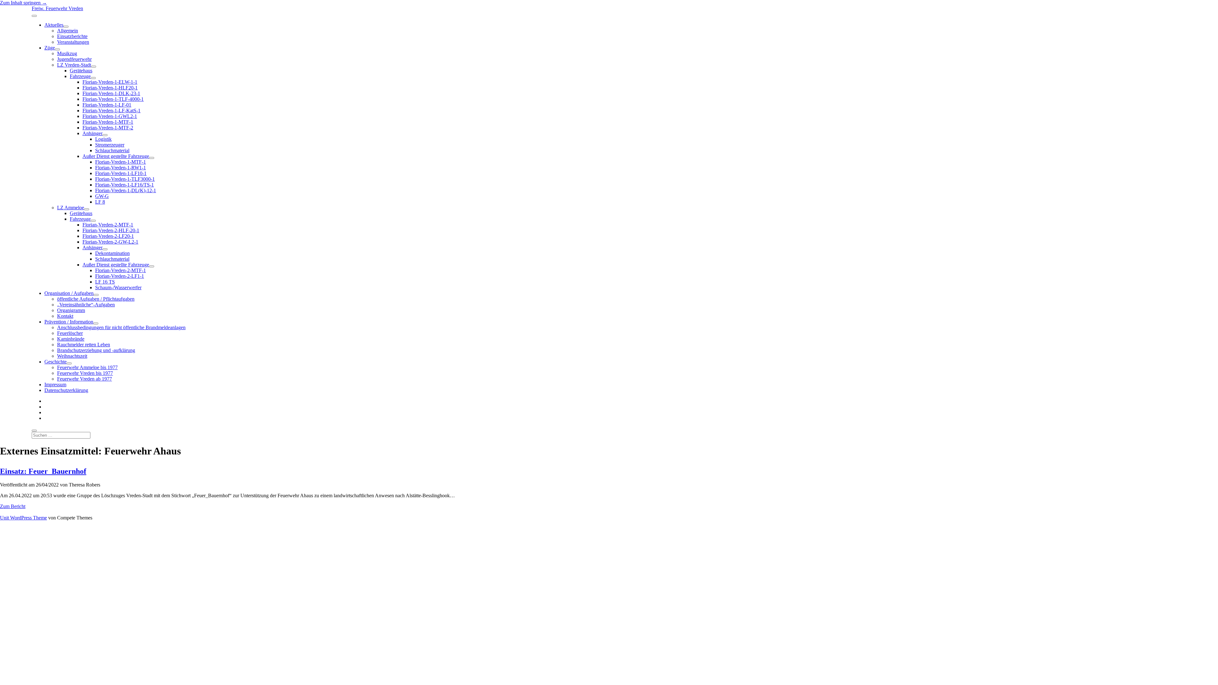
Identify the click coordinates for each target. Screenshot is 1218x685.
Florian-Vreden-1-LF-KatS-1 (111, 110)
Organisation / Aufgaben (69, 293)
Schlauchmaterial (112, 150)
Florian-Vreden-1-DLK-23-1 (111, 93)
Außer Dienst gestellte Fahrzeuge (115, 156)
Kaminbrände (70, 339)
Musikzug (67, 53)
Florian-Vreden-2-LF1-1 (119, 276)
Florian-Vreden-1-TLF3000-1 (125, 179)
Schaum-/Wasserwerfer (118, 287)
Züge (49, 47)
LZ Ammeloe (70, 207)
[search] (34, 431)
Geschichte (55, 361)
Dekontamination (112, 253)
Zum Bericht (12, 506)
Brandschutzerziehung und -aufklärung (96, 350)
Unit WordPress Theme (23, 517)
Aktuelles (53, 25)
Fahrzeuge (80, 76)
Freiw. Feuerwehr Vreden (57, 8)
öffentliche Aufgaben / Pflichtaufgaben (95, 299)
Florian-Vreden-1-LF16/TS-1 (124, 184)
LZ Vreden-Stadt (74, 65)
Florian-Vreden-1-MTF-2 (107, 127)
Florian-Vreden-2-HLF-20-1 (110, 230)
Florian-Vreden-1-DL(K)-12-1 (125, 190)
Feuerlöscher (70, 333)
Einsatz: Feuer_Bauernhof (43, 471)
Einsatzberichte (72, 36)
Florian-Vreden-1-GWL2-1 (109, 116)
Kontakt (65, 316)
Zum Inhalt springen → (23, 2)
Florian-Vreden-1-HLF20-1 (110, 87)
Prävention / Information (68, 321)
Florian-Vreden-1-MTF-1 (107, 122)
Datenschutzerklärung (66, 390)
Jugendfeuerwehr (74, 59)
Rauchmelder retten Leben (83, 344)
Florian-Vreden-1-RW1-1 (120, 167)
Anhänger (92, 133)
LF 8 (100, 202)
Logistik (103, 139)
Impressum (55, 384)
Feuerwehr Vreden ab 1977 (84, 379)
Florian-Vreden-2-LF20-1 (108, 236)
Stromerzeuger (109, 144)
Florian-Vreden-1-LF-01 (106, 105)
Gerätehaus (81, 70)
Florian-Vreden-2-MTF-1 (107, 224)
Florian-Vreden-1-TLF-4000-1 (113, 99)
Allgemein (67, 30)
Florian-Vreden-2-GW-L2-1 (110, 242)
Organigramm (71, 310)
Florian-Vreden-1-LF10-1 (121, 173)
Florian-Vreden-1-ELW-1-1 (109, 82)
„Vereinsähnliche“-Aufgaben (86, 304)
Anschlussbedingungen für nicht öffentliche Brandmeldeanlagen (121, 327)
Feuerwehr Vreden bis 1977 (85, 373)
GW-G (102, 196)
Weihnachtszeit (72, 356)
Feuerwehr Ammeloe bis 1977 (87, 367)
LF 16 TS (105, 281)
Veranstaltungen (73, 42)
